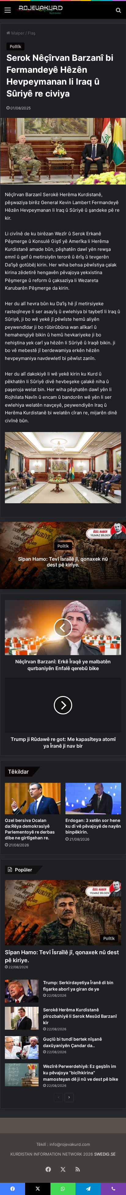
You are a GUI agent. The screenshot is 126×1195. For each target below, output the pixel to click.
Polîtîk (15, 46)
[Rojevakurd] (39, 10)
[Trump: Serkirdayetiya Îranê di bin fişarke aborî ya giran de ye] (22, 991)
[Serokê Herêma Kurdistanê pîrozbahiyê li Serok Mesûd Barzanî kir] (22, 1018)
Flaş (31, 33)
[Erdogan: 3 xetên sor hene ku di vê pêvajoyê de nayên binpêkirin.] (93, 798)
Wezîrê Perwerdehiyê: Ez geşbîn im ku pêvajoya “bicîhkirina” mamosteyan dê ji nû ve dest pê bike (80, 1073)
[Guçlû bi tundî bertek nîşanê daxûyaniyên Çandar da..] (22, 1047)
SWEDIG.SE (105, 1154)
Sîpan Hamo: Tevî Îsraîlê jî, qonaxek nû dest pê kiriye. (63, 562)
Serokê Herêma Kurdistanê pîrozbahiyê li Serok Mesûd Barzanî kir (80, 1016)
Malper (17, 33)
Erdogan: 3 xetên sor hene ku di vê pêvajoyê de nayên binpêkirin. (93, 826)
